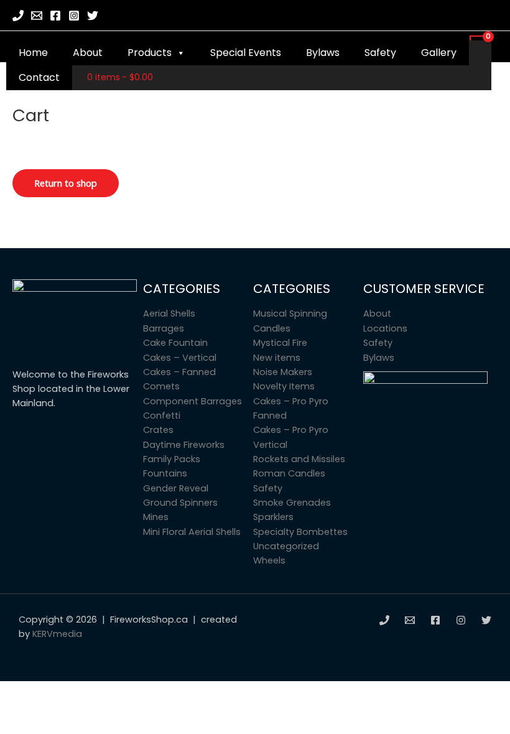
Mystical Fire (280, 343)
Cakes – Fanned (179, 372)
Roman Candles (289, 473)
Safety (380, 52)
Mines (156, 517)
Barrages (163, 328)
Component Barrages (192, 401)
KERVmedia (57, 634)
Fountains (165, 473)
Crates (158, 430)
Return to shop (65, 183)
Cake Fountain (175, 343)
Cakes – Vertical (179, 357)
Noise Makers (282, 372)
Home (33, 52)
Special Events (245, 52)
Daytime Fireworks (184, 445)
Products (150, 52)
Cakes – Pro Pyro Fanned (290, 408)
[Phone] (18, 15)
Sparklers (273, 517)
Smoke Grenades (292, 502)
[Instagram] (74, 15)
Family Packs (171, 459)
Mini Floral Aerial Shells (192, 532)
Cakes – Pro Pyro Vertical (290, 437)
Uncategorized (286, 546)
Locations (385, 328)
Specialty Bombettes (300, 532)
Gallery (439, 52)
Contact (39, 77)
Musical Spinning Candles (290, 320)
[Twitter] (92, 15)
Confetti (161, 415)
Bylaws (323, 52)
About (88, 52)
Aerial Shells (169, 313)
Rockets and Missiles (299, 459)
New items (276, 357)
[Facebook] (55, 15)
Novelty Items (284, 386)
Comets (161, 386)
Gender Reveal (175, 488)
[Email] (36, 15)
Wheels (269, 560)
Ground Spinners (180, 502)
